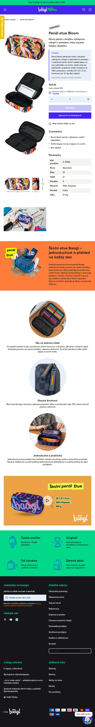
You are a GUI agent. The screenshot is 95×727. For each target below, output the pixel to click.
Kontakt (52, 644)
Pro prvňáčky (54, 692)
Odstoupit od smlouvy (70, 651)
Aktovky (52, 669)
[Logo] (47, 10)
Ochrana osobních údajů (60, 621)
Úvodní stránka (10, 20)
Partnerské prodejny (58, 626)
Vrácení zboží (55, 603)
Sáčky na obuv (55, 680)
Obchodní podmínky (58, 592)
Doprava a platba (57, 615)
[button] (90, 9)
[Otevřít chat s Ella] (88, 720)
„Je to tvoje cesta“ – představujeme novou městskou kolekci (23, 681)
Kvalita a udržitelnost (58, 638)
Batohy (52, 675)
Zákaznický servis (56, 597)
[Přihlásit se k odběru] (43, 598)
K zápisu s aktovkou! (13, 669)
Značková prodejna (57, 632)
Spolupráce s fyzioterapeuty (16, 675)
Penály (52, 686)
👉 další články (10, 697)
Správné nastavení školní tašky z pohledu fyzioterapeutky (22, 690)
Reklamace (54, 609)
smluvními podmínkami (24, 605)
